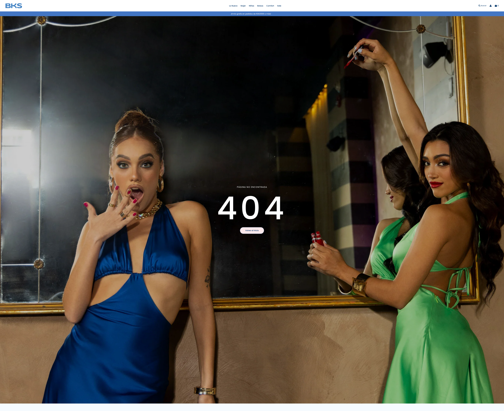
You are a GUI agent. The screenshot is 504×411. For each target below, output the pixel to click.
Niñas (251, 5)
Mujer (243, 5)
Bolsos (260, 5)
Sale (279, 5)
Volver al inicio (252, 230)
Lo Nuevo (233, 5)
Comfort (270, 5)
